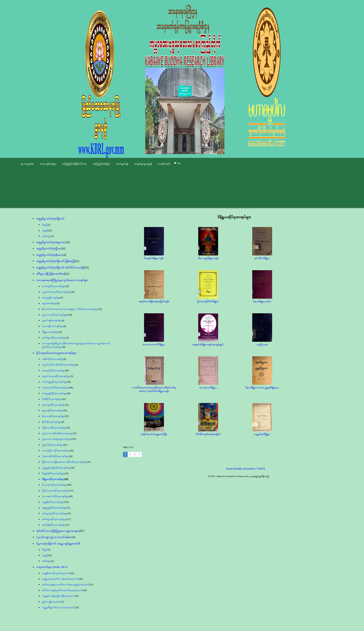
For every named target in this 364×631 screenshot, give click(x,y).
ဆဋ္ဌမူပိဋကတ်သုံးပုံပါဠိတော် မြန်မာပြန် (55, 261)
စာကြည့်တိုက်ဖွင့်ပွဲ (101, 164)
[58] (81, 579)
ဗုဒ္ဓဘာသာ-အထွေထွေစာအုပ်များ (56, 439)
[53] (65, 445)
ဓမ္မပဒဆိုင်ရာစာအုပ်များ (52, 410)
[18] (67, 286)
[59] (72, 468)
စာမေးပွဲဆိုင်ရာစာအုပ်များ (53, 286)
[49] (67, 370)
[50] (72, 573)
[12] (52, 236)
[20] (68, 428)
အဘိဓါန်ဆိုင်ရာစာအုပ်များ (54, 525)
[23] (50, 230)
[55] (69, 382)
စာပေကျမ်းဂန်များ (48, 164)
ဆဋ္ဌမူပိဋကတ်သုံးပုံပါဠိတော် (50, 219)
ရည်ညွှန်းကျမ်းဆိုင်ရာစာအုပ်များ (56, 468)
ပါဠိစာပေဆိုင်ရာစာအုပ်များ (54, 428)
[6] (67, 338)
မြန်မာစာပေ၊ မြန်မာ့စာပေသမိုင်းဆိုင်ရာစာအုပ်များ (64, 462)
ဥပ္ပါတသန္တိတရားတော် (52, 602)
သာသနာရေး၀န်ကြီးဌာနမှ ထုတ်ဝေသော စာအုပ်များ (62, 280)
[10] (100, 309)
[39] (64, 347)
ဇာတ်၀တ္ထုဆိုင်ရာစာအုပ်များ (54, 382)
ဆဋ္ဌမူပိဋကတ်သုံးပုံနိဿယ (50, 255)
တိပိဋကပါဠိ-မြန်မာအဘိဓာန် (50, 274)
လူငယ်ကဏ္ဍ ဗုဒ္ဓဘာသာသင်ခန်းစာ (53, 537)
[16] (73, 537)
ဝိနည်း (45, 225)
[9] (63, 422)
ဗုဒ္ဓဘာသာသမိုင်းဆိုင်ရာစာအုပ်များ (57, 433)
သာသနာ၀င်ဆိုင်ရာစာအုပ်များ (55, 496)
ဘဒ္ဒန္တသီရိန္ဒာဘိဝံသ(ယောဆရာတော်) (58, 607)
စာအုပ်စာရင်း (164, 164)
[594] (69, 485)
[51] (68, 242)
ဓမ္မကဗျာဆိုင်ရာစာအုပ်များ (54, 405)
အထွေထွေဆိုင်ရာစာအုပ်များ (54, 513)
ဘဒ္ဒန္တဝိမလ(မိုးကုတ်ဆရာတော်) (56, 573)
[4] (63, 320)
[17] (75, 433)
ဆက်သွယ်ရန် (122, 164)
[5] (49, 225)
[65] (64, 399)
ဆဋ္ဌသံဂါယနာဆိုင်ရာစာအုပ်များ (56, 292)
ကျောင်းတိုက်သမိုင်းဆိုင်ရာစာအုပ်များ (59, 365)
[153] (66, 502)
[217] (68, 519)
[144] (69, 315)
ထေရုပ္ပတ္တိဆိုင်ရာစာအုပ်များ (54, 393)
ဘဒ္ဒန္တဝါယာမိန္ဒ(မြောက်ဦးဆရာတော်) (58, 596)
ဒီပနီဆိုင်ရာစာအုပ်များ (52, 399)
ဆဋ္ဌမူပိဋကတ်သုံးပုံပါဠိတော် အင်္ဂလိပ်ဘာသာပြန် (60, 268)
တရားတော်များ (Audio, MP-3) (51, 567)
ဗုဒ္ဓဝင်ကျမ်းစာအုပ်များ (52, 320)
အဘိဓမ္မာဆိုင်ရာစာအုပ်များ (54, 338)
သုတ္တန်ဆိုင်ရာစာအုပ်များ (53, 502)
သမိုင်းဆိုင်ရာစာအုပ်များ (53, 359)
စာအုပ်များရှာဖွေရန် (143, 164)
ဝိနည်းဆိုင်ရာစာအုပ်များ (53, 473)
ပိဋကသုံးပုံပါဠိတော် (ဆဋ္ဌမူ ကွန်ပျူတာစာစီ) (58, 544)
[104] (66, 473)
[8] (65, 255)
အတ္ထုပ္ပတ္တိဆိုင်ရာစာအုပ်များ (54, 508)
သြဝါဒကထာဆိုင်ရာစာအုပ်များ (56, 491)
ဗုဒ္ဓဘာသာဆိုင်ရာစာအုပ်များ (54, 315)
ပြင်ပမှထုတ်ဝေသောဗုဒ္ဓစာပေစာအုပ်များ (56, 353)
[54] (85, 590)
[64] (71, 456)
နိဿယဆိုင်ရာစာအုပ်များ (53, 416)
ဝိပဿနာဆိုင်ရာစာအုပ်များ (54, 485)
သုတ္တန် (45, 230)
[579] (73, 439)
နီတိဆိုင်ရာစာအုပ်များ (52, 422)
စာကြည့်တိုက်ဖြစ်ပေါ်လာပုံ (74, 164)
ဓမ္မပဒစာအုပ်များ (49, 303)
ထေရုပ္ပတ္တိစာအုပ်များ (51, 298)
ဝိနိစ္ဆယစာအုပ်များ (50, 332)
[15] (60, 332)
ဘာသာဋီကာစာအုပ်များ (52, 326)
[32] (77, 261)
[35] (87, 268)
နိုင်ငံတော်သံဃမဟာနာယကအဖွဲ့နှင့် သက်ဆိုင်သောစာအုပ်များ (70, 309)
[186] (70, 387)
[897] (81, 531)
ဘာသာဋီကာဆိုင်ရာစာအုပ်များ (56, 450)
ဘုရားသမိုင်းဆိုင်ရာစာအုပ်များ (55, 456)
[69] (69, 393)
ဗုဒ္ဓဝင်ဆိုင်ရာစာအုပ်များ (52, 445)
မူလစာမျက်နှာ (27, 164)
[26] (63, 249)
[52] (67, 416)
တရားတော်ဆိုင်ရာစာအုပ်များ (55, 387)
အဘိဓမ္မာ (46, 236)
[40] (71, 496)
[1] (63, 602)
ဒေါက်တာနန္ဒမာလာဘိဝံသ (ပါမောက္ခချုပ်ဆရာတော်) (65, 585)
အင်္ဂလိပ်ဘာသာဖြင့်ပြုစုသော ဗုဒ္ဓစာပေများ (57, 531)
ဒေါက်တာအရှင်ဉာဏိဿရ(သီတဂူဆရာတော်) (62, 590)
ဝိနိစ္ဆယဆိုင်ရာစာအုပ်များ (53, 479)
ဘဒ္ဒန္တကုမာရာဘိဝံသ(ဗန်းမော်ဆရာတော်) (60, 579)
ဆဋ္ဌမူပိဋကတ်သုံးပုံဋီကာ (48, 249)
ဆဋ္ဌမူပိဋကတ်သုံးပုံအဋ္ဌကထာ (51, 242)
